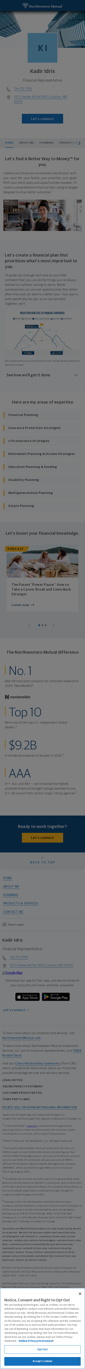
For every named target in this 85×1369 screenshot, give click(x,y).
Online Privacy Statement (36, 1341)
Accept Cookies (43, 1361)
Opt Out (42, 1349)
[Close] (80, 1293)
